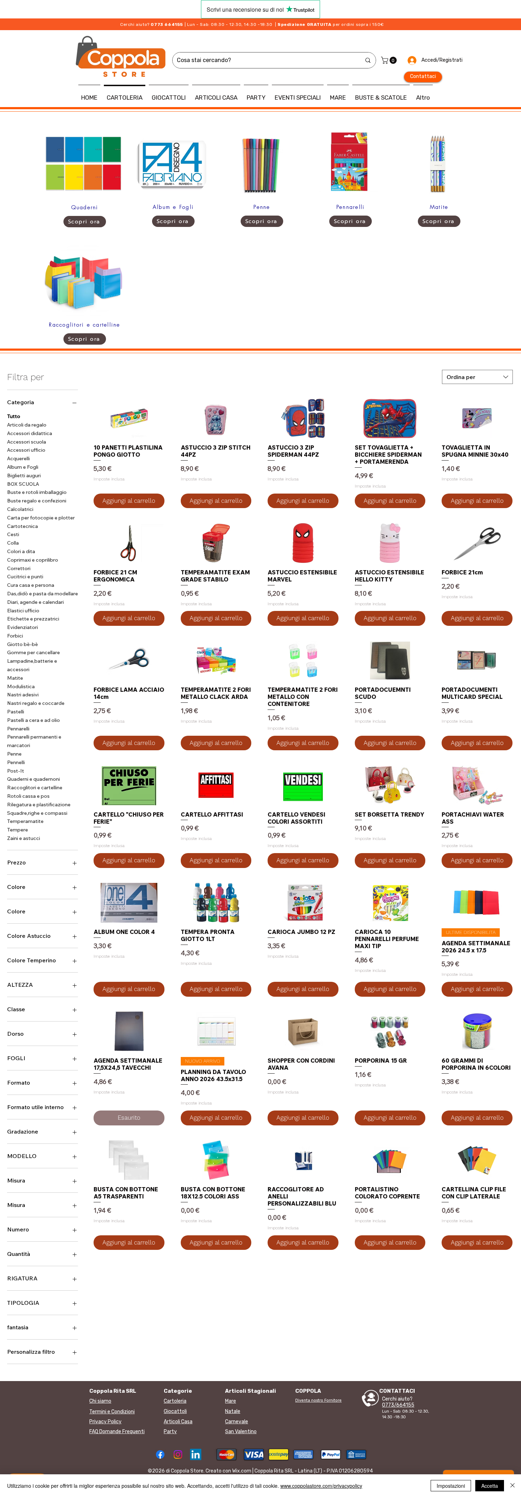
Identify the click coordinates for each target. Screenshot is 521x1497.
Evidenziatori (22, 627)
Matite (15, 678)
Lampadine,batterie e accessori (32, 665)
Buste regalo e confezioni (36, 500)
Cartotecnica (22, 526)
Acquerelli (18, 458)
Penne (14, 754)
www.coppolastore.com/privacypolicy (321, 1485)
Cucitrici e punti (25, 576)
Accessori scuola (26, 442)
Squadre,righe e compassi (37, 813)
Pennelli (16, 762)
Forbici (15, 636)
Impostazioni (451, 1485)
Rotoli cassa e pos (28, 796)
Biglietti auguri (24, 475)
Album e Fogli (22, 467)
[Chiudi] (512, 1485)
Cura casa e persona (30, 585)
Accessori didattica (29, 433)
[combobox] (477, 377)
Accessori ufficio (26, 450)
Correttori (18, 568)
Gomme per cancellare (33, 652)
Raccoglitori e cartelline (34, 787)
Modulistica (21, 686)
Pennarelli (18, 728)
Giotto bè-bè (22, 644)
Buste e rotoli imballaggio (37, 492)
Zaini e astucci (23, 838)
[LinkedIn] (195, 1454)
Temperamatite (25, 821)
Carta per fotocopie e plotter (41, 517)
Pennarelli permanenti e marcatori (34, 741)
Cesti (13, 534)
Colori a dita (21, 551)
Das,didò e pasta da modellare (42, 593)
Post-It (15, 771)
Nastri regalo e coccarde (36, 703)
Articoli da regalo (26, 425)
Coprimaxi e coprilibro (32, 560)
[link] (389, 60)
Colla (13, 543)
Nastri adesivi (23, 694)
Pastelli (15, 711)
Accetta (489, 1485)
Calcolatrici (20, 509)
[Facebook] (160, 1454)
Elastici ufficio (23, 610)
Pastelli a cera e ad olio (33, 720)
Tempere (17, 830)
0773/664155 (398, 1405)
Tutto (13, 416)
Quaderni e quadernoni (33, 779)
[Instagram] (178, 1454)
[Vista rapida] (129, 418)
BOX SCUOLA (23, 484)
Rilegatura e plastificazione (39, 804)
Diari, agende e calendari (35, 602)
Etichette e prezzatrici (33, 619)
